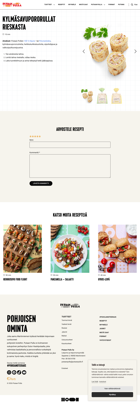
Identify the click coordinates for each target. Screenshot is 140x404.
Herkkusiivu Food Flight (15, 279)
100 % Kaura (29, 41)
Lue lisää (95, 381)
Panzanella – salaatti (62, 279)
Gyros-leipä (104, 279)
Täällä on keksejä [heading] (98, 365)
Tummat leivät (67, 320)
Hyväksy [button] (112, 395)
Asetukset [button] (102, 381)
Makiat (64, 336)
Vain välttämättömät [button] (112, 389)
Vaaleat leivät (66, 324)
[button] (133, 4)
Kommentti (35, 153)
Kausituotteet (66, 344)
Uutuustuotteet (67, 340)
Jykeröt (64, 332)
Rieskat (64, 328)
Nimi (31, 140)
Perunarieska (45, 41)
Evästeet (65, 368)
